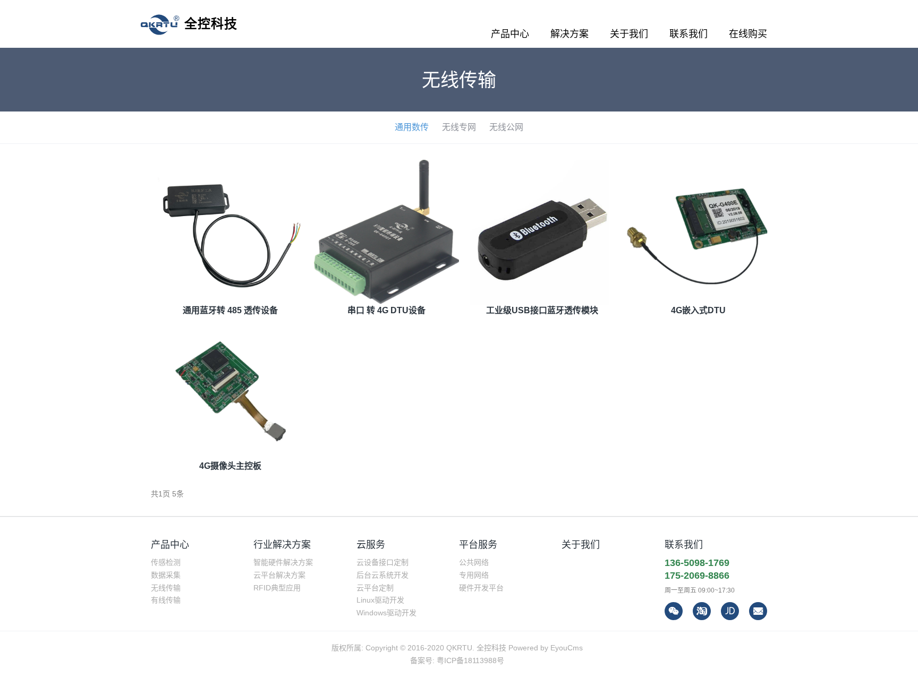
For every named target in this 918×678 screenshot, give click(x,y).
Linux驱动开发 (380, 600)
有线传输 (166, 600)
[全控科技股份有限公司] (188, 24)
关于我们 (581, 544)
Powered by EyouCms (544, 647)
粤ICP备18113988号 (470, 660)
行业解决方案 (282, 544)
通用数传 (412, 127)
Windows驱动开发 (386, 612)
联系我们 (684, 544)
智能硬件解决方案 (283, 562)
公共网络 (474, 562)
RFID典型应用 (277, 587)
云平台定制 (375, 587)
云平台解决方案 (279, 575)
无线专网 (459, 127)
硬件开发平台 (481, 587)
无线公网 (506, 127)
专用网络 (474, 575)
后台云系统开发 (382, 575)
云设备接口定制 (382, 562)
